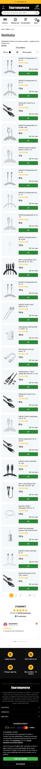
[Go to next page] (34, 595)
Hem (2, 29)
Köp (28, 73)
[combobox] (20, 13)
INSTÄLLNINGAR (20, 764)
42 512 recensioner (24, 613)
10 (30, 595)
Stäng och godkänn (20, 759)
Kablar (8, 29)
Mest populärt (27, 52)
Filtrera (6, 52)
